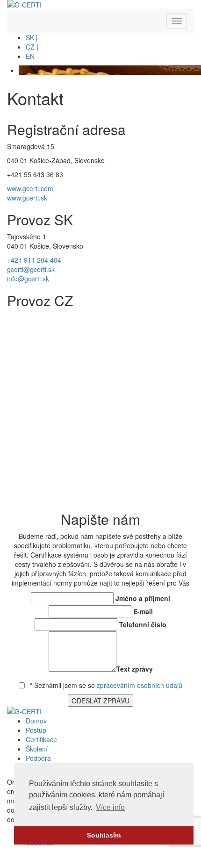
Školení (37, 748)
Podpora (38, 758)
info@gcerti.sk (28, 278)
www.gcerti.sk (27, 197)
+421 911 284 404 (34, 260)
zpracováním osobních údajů (139, 685)
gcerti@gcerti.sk (31, 269)
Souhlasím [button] (104, 835)
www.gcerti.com (30, 188)
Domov (36, 720)
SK (30, 37)
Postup (36, 730)
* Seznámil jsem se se (105, 685)
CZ (30, 46)
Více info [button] (110, 807)
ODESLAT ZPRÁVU (100, 700)
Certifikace (41, 739)
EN (30, 56)
